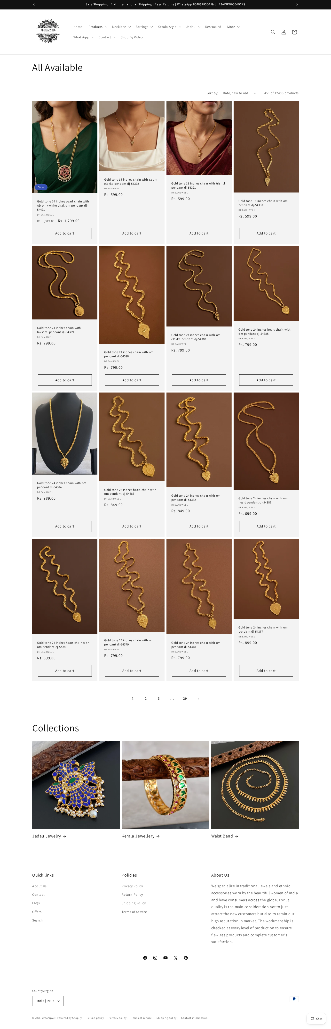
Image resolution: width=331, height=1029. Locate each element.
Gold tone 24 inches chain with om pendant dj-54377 (263, 630)
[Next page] (198, 698)
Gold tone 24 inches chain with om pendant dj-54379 (129, 642)
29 (185, 698)
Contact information (194, 1018)
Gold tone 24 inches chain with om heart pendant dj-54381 (263, 500)
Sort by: (212, 93)
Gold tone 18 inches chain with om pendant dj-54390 (263, 203)
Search (37, 920)
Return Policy (132, 894)
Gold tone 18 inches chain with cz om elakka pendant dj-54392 (131, 182)
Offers (37, 912)
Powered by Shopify (69, 1018)
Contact (38, 894)
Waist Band (222, 836)
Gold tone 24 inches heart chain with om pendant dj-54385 (264, 332)
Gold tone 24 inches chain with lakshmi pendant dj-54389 (59, 330)
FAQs (36, 903)
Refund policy (95, 1018)
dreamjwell (49, 1018)
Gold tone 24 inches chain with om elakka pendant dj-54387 (196, 337)
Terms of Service (134, 912)
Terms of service (141, 1018)
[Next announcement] (297, 4)
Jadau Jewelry (46, 836)
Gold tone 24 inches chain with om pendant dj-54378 (196, 645)
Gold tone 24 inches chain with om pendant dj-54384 (62, 485)
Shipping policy (167, 1018)
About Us (39, 886)
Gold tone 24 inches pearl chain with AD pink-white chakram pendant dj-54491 (63, 206)
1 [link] (133, 698)
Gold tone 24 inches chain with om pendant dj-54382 (196, 498)
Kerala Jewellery (138, 836)
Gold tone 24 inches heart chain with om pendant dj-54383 (130, 492)
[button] (97, 27)
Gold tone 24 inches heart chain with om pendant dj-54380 (63, 645)
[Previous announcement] (34, 4)
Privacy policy (117, 1018)
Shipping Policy (134, 903)
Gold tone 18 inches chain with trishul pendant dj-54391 (198, 186)
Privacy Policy (132, 886)
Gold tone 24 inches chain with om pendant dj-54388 (129, 354)
